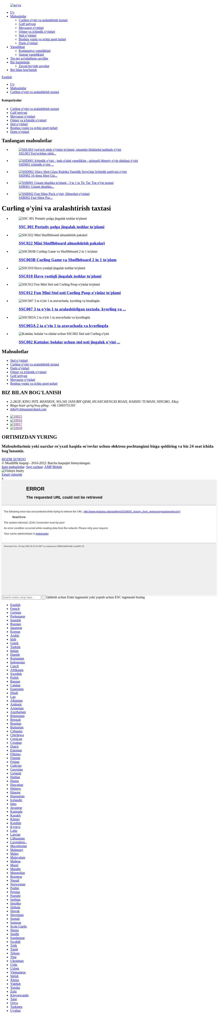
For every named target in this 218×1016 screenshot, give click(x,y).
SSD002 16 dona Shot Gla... (38, 175)
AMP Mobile (53, 467)
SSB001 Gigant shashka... (36, 186)
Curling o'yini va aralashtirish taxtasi (43, 20)
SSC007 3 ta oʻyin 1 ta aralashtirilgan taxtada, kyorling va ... (72, 309)
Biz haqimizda (20, 62)
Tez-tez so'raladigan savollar (29, 58)
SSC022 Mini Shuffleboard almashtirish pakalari (62, 243)
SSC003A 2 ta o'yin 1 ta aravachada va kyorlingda (63, 325)
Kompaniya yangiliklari (34, 51)
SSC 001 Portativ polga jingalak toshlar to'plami (61, 227)
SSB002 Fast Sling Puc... (36, 197)
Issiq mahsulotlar (13, 467)
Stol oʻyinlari (27, 35)
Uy (12, 12)
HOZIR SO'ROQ (14, 459)
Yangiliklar (17, 47)
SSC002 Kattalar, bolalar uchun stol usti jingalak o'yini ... (69, 342)
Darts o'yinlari (28, 43)
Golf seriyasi (27, 24)
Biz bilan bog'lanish (23, 70)
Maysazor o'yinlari (31, 28)
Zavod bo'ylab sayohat (34, 66)
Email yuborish (12, 474)
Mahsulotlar (18, 16)
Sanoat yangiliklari (31, 54)
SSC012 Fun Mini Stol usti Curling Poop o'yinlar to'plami (70, 292)
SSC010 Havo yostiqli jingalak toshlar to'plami (60, 276)
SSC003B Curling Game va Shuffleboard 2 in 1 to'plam (67, 260)
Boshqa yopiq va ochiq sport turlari (42, 39)
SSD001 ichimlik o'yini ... (36, 164)
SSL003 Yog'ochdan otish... (37, 153)
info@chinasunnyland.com (28, 409)
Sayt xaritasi (34, 467)
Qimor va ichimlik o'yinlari (37, 31)
